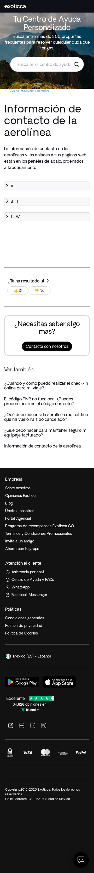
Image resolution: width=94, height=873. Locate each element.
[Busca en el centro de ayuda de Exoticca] (76, 64)
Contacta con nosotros (47, 346)
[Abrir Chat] (81, 860)
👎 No (39, 290)
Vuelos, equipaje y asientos (29, 90)
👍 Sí (18, 290)
